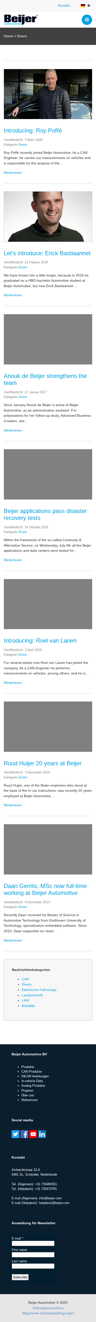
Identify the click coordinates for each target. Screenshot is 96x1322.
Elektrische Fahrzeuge (39, 990)
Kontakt (64, 5)
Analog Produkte (33, 1085)
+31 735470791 (46, 1189)
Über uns (27, 1095)
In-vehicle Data (32, 1081)
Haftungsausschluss (48, 1308)
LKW (25, 1000)
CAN (25, 979)
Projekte (27, 1090)
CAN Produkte (31, 1071)
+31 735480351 (46, 1184)
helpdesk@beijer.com (54, 1203)
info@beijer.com (50, 1198)
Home (8, 36)
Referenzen (29, 1100)
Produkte (27, 1067)
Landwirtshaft (32, 995)
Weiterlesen (13, 173)
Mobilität (28, 1006)
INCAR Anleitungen (35, 1076)
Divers (22, 144)
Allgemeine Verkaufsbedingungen (48, 1313)
